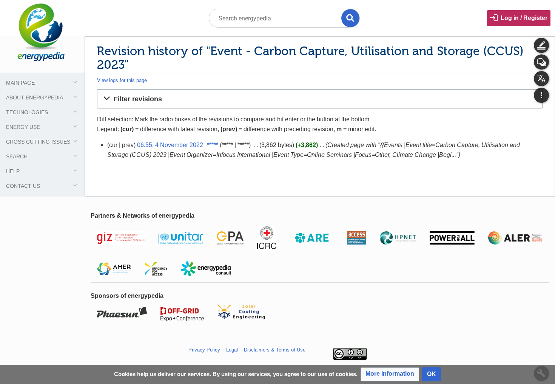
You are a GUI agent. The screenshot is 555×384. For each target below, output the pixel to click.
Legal (232, 350)
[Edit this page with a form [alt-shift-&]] (541, 45)
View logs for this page (122, 80)
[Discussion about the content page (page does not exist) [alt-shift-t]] (541, 62)
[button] (319, 98)
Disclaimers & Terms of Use (274, 350)
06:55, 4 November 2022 (170, 145)
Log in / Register (524, 18)
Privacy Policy (204, 350)
